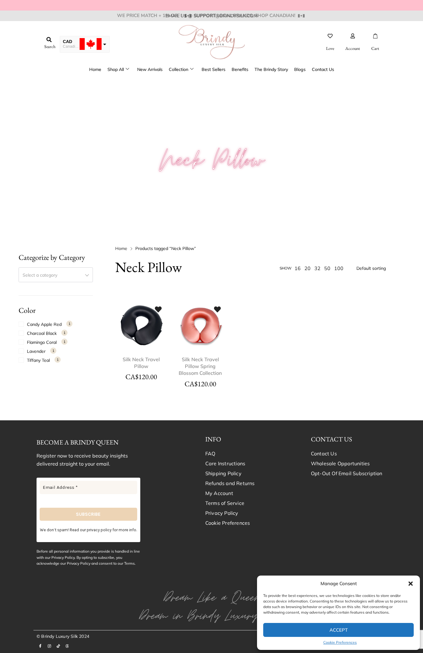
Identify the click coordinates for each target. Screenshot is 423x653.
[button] (411, 584)
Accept (338, 630)
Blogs (300, 69)
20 (307, 268)
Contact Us (323, 69)
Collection (178, 69)
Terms (129, 563)
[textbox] (56, 275)
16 (297, 268)
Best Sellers (213, 69)
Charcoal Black (42, 333)
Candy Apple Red (44, 324)
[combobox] (56, 274)
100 (338, 268)
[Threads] (67, 646)
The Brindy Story (271, 69)
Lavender (36, 351)
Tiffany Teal (38, 360)
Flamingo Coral (42, 342)
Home (95, 69)
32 (317, 268)
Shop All (115, 69)
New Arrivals (150, 69)
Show (285, 268)
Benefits (240, 69)
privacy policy (99, 530)
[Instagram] (49, 646)
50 (327, 268)
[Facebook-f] (40, 646)
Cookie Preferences (340, 642)
